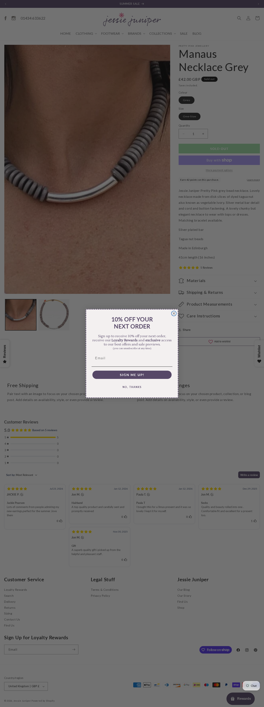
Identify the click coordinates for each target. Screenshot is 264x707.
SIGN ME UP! (132, 375)
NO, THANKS (132, 387)
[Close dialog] (173, 313)
